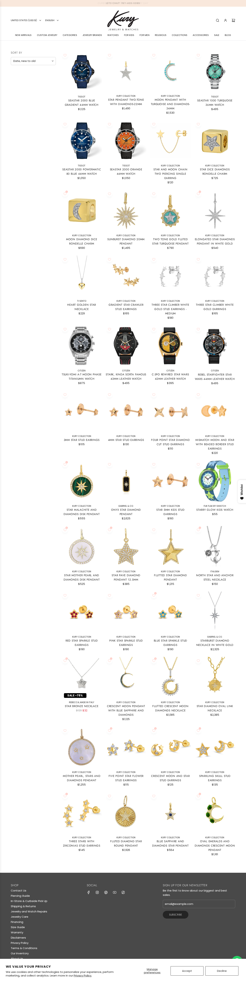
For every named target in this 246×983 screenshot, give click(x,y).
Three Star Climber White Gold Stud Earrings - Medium (170, 309)
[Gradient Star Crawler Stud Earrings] (126, 276)
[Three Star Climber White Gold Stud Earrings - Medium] (170, 276)
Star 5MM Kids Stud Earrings (170, 512)
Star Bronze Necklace (81, 706)
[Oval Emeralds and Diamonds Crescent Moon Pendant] (214, 812)
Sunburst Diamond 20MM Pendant (126, 241)
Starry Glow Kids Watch (214, 510)
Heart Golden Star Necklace (81, 307)
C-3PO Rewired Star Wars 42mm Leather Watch (170, 376)
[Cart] (233, 20)
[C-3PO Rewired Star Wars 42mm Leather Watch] (170, 345)
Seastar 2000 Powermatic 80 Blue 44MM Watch (81, 171)
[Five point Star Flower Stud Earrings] (126, 747)
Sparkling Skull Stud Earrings (215, 778)
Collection (21, 197)
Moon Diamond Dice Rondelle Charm (81, 241)
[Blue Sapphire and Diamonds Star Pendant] (170, 812)
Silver (38, 119)
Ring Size (19, 154)
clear (50, 197)
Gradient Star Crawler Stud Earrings (126, 307)
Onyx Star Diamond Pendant (126, 512)
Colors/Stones (25, 145)
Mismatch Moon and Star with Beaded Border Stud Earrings (214, 444)
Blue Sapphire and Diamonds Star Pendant (170, 843)
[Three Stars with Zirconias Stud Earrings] (81, 812)
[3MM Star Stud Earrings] (81, 411)
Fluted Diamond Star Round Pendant (126, 843)
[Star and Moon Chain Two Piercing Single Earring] (170, 140)
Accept (187, 971)
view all (49, 72)
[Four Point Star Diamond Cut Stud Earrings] (170, 411)
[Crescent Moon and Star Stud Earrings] (170, 747)
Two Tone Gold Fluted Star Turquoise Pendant (170, 241)
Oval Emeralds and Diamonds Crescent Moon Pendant (215, 845)
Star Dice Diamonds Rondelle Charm (215, 171)
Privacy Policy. (83, 975)
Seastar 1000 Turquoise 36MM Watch (214, 103)
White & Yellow (32, 119)
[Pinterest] (106, 892)
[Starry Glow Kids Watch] (214, 481)
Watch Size (20, 171)
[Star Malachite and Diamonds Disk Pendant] (81, 481)
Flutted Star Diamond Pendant (170, 577)
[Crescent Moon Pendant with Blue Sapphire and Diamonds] (126, 677)
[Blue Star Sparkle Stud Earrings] (170, 612)
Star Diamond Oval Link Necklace (215, 708)
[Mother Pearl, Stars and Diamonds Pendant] (81, 747)
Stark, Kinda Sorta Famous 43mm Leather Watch (126, 376)
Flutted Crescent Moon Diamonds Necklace (170, 708)
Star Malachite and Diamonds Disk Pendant (82, 512)
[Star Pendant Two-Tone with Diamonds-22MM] (126, 71)
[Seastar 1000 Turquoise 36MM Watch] (214, 71)
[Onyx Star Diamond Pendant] (126, 481)
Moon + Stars (24, 205)
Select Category (24, 137)
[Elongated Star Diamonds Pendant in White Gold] (214, 210)
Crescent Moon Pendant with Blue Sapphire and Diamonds (126, 710)
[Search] (218, 20)
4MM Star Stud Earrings (126, 440)
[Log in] (225, 20)
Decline (222, 971)
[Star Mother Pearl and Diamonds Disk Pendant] (81, 546)
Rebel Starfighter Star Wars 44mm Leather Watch (215, 377)
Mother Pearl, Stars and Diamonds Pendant (81, 778)
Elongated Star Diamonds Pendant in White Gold (215, 241)
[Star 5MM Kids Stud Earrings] (170, 481)
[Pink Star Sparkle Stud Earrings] (126, 612)
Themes (17, 162)
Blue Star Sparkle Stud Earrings (170, 643)
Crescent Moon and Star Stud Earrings (170, 778)
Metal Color (22, 112)
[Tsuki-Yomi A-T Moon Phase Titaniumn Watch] (81, 345)
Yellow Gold (14, 119)
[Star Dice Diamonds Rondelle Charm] (214, 140)
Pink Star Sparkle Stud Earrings (126, 643)
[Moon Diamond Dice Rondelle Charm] (81, 210)
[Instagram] (97, 892)
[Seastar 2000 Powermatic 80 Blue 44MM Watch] (81, 140)
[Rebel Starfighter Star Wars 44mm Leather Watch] (214, 345)
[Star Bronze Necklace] (81, 677)
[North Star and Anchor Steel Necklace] (214, 546)
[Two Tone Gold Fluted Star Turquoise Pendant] (170, 210)
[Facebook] (89, 892)
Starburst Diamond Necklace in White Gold (215, 643)
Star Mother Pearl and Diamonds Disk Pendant (82, 577)
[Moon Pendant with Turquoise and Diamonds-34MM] (170, 71)
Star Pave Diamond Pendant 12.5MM (126, 577)
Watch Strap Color (28, 180)
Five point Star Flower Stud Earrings (126, 778)
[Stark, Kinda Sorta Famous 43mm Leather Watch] (126, 345)
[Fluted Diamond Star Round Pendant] (126, 812)
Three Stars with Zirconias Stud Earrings (81, 843)
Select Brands (22, 88)
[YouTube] (114, 892)
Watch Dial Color (27, 189)
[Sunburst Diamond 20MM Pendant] (126, 210)
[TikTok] (123, 892)
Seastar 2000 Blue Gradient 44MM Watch (82, 103)
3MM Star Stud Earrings (82, 440)
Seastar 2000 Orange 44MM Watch (126, 171)
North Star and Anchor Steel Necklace (215, 577)
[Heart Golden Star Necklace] (81, 276)
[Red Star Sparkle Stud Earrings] (81, 612)
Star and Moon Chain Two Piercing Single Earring (170, 173)
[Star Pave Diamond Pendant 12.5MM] (126, 546)
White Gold (20, 119)
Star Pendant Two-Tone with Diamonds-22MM (126, 102)
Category (19, 130)
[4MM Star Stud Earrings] (126, 411)
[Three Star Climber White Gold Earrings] (214, 276)
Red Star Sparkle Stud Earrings (82, 643)
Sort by (16, 52)
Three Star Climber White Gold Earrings (215, 307)
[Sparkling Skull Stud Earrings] (214, 747)
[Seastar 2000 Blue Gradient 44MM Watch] (81, 71)
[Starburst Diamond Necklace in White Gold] (214, 612)
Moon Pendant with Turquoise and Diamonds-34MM (170, 104)
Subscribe (175, 914)
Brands (17, 81)
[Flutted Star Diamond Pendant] (170, 546)
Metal (16, 96)
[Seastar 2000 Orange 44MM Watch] (126, 140)
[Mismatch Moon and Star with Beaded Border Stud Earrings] (214, 411)
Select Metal (22, 104)
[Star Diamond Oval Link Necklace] (214, 677)
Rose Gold (26, 119)
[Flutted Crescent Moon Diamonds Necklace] (170, 677)
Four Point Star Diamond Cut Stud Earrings (170, 442)
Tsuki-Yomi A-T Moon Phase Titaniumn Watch (82, 376)
